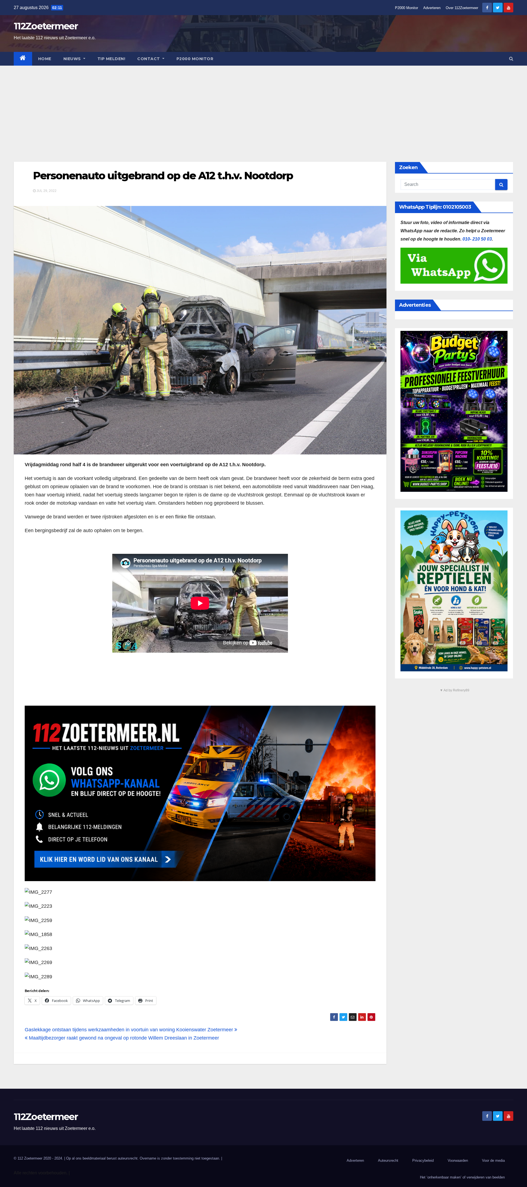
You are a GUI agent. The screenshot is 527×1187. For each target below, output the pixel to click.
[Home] (23, 59)
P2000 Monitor (406, 8)
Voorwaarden (458, 1160)
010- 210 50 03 (477, 239)
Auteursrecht (388, 1160)
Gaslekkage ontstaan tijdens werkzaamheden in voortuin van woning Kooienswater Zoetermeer (129, 1029)
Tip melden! (111, 58)
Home (44, 58)
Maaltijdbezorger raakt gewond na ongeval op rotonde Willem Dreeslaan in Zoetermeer (123, 1038)
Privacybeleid (423, 1160)
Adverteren (432, 8)
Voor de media (493, 1160)
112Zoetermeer (46, 26)
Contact (149, 58)
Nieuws (72, 58)
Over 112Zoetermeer (462, 8)
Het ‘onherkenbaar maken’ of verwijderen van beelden (462, 1177)
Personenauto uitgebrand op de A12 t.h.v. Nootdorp (163, 175)
